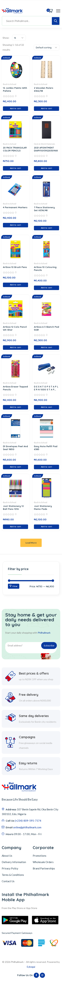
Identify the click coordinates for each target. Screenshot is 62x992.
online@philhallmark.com (27, 827)
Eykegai (31, 966)
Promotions (39, 855)
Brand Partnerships (44, 868)
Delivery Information (14, 862)
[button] (15, 108)
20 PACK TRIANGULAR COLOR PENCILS (15, 149)
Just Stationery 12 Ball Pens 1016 (13, 507)
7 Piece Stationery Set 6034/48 (44, 209)
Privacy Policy (10, 868)
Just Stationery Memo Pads (43, 507)
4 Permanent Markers (15, 207)
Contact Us (8, 881)
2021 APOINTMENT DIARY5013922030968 (46, 149)
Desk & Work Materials (44, 144)
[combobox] (19, 38)
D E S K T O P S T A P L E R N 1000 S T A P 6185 (46, 389)
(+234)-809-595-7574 (28, 820)
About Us (7, 855)
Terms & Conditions (13, 874)
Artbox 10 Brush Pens (15, 267)
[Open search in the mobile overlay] (31, 21)
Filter (15, 586)
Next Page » (31, 541)
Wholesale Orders (43, 862)
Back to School (9, 84)
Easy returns (28, 763)
